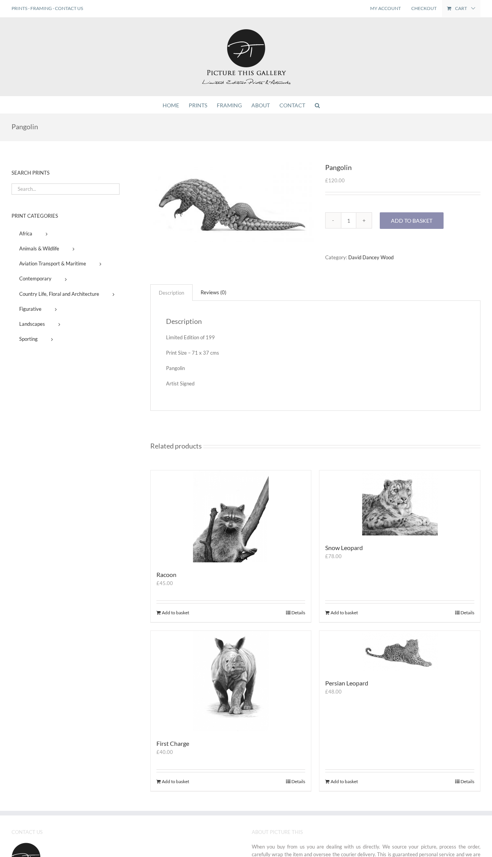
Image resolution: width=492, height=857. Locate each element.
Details (298, 612)
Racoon (166, 574)
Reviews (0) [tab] (213, 292)
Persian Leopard (346, 683)
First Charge (172, 743)
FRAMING (41, 8)
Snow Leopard (344, 547)
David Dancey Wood (371, 257)
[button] (317, 105)
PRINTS (19, 8)
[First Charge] (231, 681)
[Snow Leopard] (399, 502)
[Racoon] (231, 516)
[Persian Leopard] (399, 651)
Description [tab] (171, 293)
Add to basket (411, 220)
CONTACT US (69, 8)
